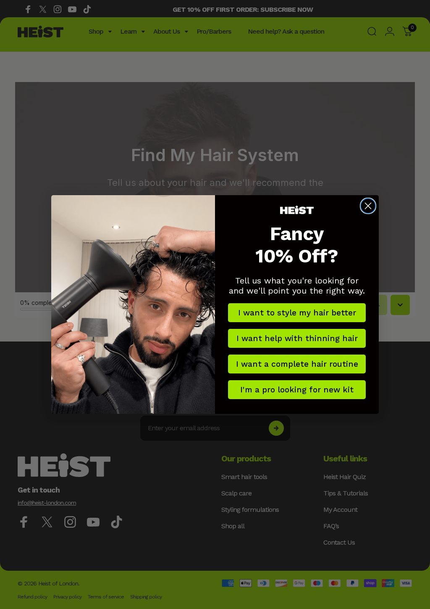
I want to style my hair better (297, 313)
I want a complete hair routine (297, 364)
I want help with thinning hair (297, 338)
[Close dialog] (368, 206)
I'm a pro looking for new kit (297, 390)
